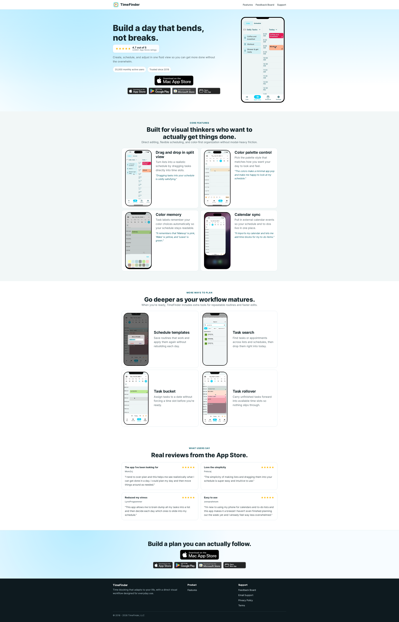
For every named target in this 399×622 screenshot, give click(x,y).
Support (281, 4)
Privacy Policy (245, 600)
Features (248, 4)
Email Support (245, 595)
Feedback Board (265, 4)
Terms (241, 605)
